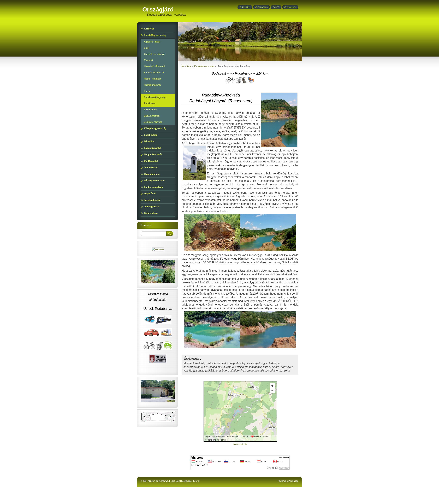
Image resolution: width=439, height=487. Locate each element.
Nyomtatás (291, 7)
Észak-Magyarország (204, 66)
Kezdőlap (186, 66)
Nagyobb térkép (240, 444)
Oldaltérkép (263, 7)
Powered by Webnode (288, 481)
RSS (277, 7)
